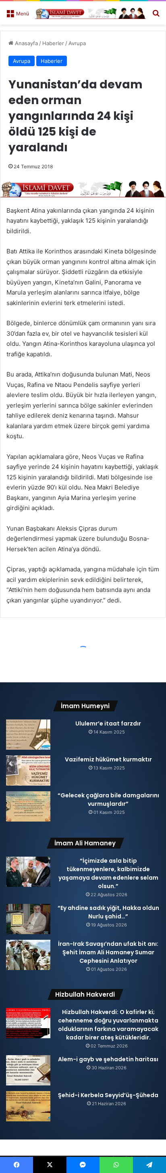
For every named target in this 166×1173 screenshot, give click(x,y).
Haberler (53, 43)
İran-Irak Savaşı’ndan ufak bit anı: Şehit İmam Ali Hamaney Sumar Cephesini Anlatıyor (108, 952)
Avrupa (77, 43)
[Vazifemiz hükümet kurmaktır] (28, 770)
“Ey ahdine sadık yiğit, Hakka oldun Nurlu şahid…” (108, 912)
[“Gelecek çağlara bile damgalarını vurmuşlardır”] (28, 806)
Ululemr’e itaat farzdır (108, 723)
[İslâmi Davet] (90, 13)
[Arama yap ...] (156, 16)
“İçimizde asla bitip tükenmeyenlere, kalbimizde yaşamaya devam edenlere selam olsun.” (108, 873)
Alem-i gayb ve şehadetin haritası (108, 1059)
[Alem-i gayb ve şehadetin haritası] (28, 1070)
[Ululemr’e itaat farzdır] (28, 734)
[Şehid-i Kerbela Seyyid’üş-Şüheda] (28, 1106)
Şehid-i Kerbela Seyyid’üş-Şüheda (108, 1095)
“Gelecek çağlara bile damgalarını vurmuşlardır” (108, 799)
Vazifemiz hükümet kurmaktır (108, 759)
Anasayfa (25, 43)
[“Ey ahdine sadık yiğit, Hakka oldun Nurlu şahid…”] (28, 919)
